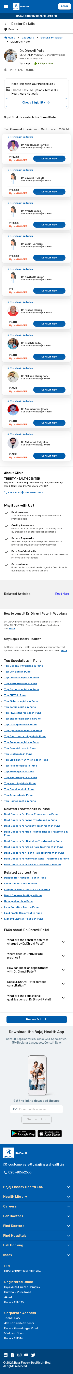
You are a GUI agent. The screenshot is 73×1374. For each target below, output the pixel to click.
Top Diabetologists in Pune (21, 701)
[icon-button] (6, 24)
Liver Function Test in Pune (21, 907)
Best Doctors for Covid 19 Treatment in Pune (32, 864)
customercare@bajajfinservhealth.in (36, 1164)
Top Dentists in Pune (17, 671)
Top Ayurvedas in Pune (18, 795)
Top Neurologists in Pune (20, 783)
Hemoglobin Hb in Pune (18, 901)
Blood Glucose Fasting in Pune (23, 895)
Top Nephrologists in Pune (20, 777)
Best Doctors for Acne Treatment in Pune (30, 820)
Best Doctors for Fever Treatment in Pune (31, 814)
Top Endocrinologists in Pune (22, 718)
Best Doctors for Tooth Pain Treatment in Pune (34, 852)
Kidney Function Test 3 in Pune (23, 918)
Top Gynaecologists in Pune (21, 689)
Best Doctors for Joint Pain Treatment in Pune (33, 847)
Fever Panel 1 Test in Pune (20, 883)
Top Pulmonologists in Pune (21, 742)
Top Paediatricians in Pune (20, 683)
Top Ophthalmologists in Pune (23, 730)
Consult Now (49, 158)
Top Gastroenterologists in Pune (25, 736)
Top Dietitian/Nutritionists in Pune (26, 759)
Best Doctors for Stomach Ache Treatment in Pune (36, 858)
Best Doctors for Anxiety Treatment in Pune (32, 825)
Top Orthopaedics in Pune (20, 724)
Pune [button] (11, 29)
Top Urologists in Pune (18, 754)
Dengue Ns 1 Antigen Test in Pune (25, 877)
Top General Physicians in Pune (23, 665)
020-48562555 (19, 1172)
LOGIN (64, 6)
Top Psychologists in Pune (20, 765)
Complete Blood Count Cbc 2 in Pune (27, 889)
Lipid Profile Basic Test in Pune (23, 913)
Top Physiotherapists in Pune (22, 712)
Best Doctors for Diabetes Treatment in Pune (33, 841)
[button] (36, 1187)
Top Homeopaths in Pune (20, 801)
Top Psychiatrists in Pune (20, 748)
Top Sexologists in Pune (19, 771)
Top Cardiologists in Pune (20, 707)
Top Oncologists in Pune (19, 789)
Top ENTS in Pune (15, 695)
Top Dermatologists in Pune (21, 677)
